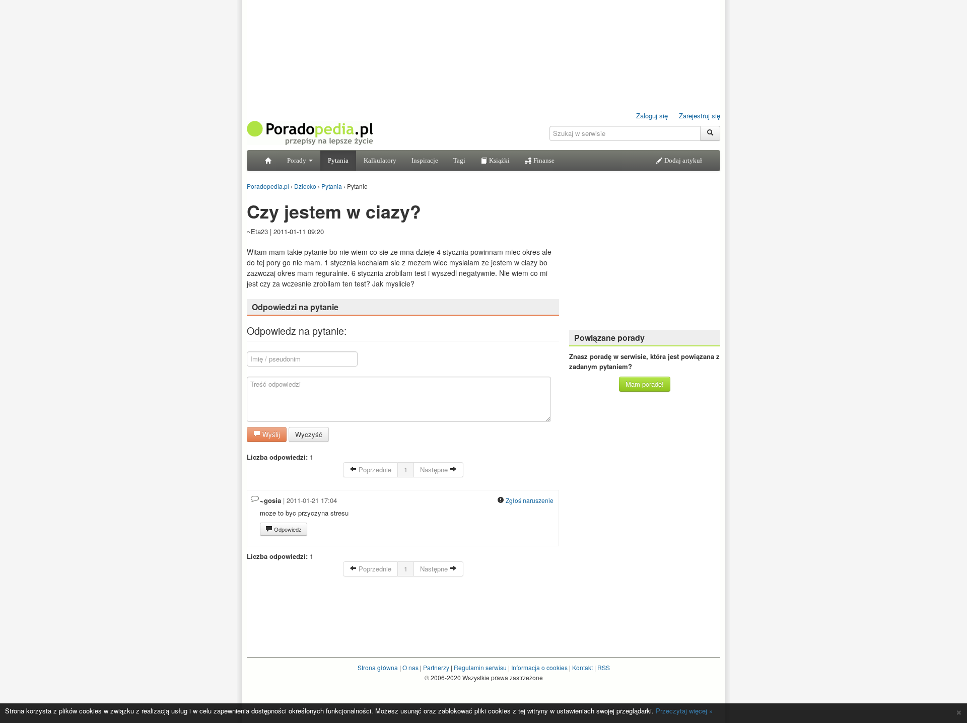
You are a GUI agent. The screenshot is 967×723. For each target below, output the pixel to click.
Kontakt (582, 667)
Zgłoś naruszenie (529, 500)
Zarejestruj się (699, 115)
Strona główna (378, 667)
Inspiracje (424, 160)
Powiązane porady (609, 337)
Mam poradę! (645, 384)
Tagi (459, 160)
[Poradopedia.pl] (310, 132)
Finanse (543, 160)
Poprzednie (374, 469)
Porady (297, 160)
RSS (603, 667)
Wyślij (270, 434)
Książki (499, 160)
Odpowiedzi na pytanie (295, 307)
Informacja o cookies (539, 667)
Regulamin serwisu (480, 667)
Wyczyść (308, 434)
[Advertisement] (644, 259)
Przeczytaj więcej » (684, 710)
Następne (435, 469)
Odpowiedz (287, 529)
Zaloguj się (652, 115)
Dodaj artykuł (682, 160)
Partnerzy (436, 667)
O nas (410, 667)
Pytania (338, 160)
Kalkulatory (380, 160)
